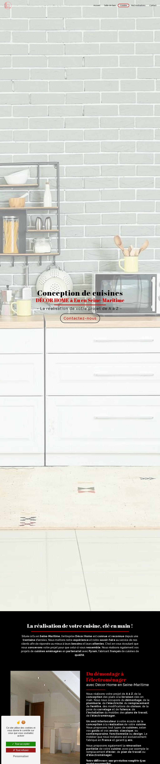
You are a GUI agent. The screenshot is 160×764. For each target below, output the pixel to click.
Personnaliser (21, 756)
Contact (152, 5)
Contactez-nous (80, 318)
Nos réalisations (138, 5)
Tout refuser (22, 750)
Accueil (96, 5)
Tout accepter (22, 744)
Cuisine (123, 5)
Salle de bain (110, 5)
